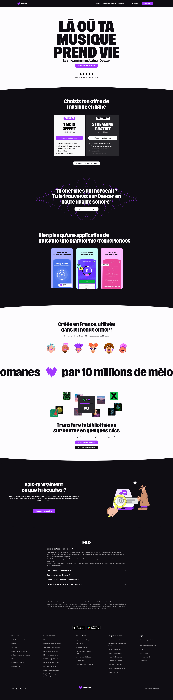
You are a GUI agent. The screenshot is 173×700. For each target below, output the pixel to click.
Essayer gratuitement (69, 138)
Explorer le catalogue (83, 640)
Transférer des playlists (51, 647)
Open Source (143, 653)
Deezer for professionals (116, 668)
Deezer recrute (112, 672)
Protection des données (147, 646)
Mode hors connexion (50, 655)
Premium (69, 118)
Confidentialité (144, 657)
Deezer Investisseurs (114, 661)
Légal (141, 636)
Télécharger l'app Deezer (20, 640)
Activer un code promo (19, 651)
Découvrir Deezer (109, 4)
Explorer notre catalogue (86, 209)
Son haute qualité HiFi (50, 659)
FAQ (12, 659)
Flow (45, 640)
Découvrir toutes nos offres (86, 163)
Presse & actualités (114, 640)
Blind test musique (49, 666)
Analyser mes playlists (44, 511)
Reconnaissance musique (52, 644)
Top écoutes (80, 644)
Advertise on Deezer (114, 664)
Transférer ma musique (86, 447)
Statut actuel (16, 666)
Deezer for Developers (115, 657)
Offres (98, 4)
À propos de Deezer (114, 636)
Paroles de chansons (50, 651)
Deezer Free (103, 118)
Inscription (147, 3)
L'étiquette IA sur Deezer (84, 664)
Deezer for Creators (114, 653)
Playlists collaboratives (51, 662)
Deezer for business (114, 649)
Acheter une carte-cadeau (20, 655)
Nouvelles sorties (81, 647)
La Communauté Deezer (84, 657)
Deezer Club (80, 661)
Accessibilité (143, 661)
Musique (121, 4)
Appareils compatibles (51, 670)
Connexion (134, 3)
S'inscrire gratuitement (86, 66)
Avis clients (15, 647)
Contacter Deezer (17, 662)
